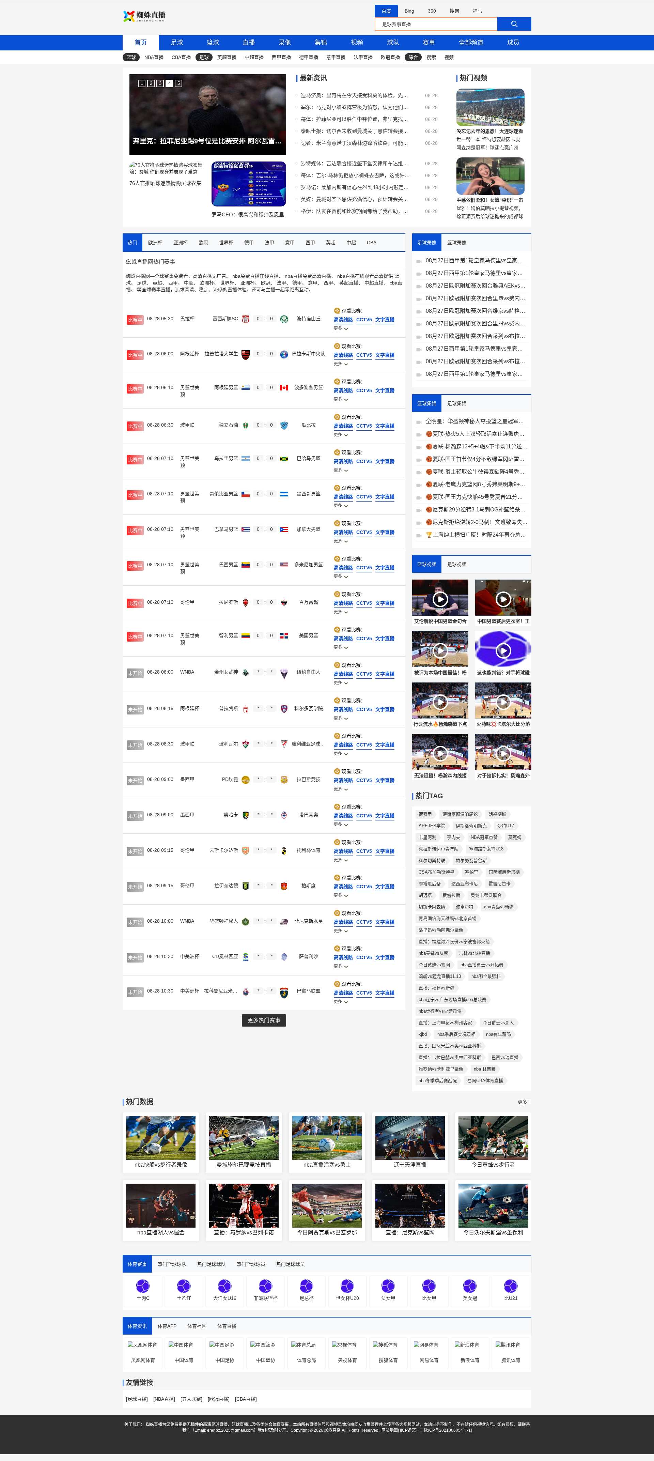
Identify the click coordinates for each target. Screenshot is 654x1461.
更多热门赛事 (264, 1020)
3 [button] (160, 83)
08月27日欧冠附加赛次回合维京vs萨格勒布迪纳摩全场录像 (477, 311)
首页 (141, 42)
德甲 (297, 283)
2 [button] (151, 83)
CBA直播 (181, 57)
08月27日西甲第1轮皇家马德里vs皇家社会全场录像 (477, 260)
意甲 (312, 283)
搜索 (431, 57)
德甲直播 (308, 57)
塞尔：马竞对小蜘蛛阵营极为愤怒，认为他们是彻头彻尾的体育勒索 (355, 107)
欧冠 (265, 283)
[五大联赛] (191, 1399)
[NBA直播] (164, 1399)
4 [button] (169, 83)
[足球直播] (137, 1399)
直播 (249, 42)
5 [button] (178, 83)
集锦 (321, 42)
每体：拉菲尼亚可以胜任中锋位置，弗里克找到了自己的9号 (355, 119)
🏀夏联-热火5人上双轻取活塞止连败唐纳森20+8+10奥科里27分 (477, 434)
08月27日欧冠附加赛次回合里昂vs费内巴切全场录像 (477, 298)
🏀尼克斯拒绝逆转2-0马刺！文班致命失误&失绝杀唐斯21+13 (477, 522)
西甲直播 (281, 57)
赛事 (429, 42)
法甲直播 (363, 57)
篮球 (213, 42)
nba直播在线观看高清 (360, 276)
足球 (177, 42)
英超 (157, 283)
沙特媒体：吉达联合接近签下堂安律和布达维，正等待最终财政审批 (355, 163)
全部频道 (471, 42)
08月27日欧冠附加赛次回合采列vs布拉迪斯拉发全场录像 (477, 336)
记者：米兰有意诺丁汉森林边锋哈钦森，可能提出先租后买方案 (355, 143)
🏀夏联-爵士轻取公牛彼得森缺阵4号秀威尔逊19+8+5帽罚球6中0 (477, 472)
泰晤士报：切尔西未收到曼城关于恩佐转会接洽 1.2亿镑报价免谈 (355, 131)
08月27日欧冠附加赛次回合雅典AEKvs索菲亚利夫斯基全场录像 (477, 286)
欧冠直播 (390, 57)
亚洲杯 (247, 283)
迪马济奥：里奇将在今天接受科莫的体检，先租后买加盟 (355, 95)
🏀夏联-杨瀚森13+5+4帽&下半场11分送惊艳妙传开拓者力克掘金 (477, 446)
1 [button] (142, 83)
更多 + (524, 1102)
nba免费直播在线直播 (255, 276)
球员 (513, 42)
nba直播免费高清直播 (308, 276)
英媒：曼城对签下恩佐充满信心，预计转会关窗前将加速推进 (355, 199)
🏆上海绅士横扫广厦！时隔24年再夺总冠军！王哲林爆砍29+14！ (477, 535)
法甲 (281, 283)
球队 (393, 42)
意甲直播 (335, 57)
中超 (188, 283)
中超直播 (254, 57)
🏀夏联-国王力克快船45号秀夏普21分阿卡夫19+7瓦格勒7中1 (477, 497)
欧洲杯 (207, 283)
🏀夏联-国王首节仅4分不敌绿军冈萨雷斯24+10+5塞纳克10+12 (477, 459)
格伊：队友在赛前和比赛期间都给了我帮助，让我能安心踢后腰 (355, 211)
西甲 (173, 283)
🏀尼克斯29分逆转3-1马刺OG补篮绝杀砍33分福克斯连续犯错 (477, 509)
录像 (285, 42)
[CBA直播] (246, 1399)
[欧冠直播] (219, 1399)
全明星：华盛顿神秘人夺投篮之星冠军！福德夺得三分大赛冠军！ (477, 421)
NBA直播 (154, 57)
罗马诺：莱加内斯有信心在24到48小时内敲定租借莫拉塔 (355, 187)
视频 (357, 42)
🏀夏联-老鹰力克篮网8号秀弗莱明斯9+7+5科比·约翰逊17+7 (477, 484)
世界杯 (227, 283)
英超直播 (226, 57)
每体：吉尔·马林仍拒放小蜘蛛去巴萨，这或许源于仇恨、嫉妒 (355, 175)
